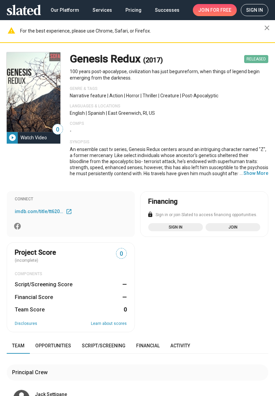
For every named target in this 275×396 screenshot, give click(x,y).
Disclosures (26, 323)
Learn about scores (109, 323)
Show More (255, 173)
